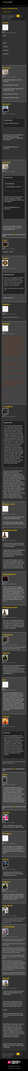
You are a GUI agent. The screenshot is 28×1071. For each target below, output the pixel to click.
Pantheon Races (13, 8)
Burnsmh (6, 104)
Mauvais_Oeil (8, 504)
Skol (4, 679)
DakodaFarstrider (10, 530)
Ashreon (6, 812)
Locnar (5, 22)
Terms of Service (11, 1068)
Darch (4, 774)
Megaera (6, 304)
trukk (4, 240)
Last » (9, 18)
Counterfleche (8, 926)
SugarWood (7, 905)
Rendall (5, 258)
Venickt (5, 859)
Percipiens (7, 833)
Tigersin (5, 716)
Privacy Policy (18, 1068)
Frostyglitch (7, 406)
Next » (4, 18)
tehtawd (6, 323)
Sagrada (5, 978)
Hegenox (6, 652)
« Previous (10, 16)
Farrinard (6, 67)
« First (4, 16)
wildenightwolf (9, 574)
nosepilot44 (7, 634)
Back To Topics (8, 11)
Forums (4, 8)
